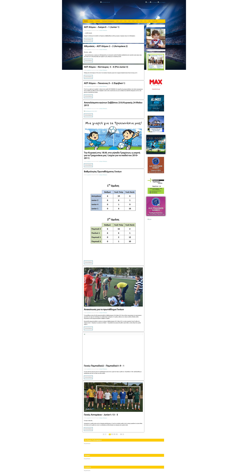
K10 (149, 21)
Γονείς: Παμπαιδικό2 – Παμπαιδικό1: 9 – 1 (104, 366)
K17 (121, 21)
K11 (145, 21)
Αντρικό (91, 21)
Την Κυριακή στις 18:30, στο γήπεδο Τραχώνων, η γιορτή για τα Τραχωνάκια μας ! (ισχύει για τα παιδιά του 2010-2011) (112, 155)
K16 (125, 21)
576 (116, 434)
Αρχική (85, 21)
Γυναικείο (98, 21)
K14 (133, 21)
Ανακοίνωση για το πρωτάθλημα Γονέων (104, 309)
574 (112, 434)
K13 (137, 21)
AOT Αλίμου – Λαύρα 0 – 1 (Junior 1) (101, 27)
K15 (129, 21)
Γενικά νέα (155, 21)
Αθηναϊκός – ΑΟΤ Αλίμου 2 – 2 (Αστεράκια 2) (106, 46)
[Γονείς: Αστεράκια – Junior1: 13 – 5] (113, 397)
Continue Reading (88, 39)
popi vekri (89, 30)
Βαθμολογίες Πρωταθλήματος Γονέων (103, 171)
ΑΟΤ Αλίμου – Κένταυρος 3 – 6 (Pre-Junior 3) (106, 67)
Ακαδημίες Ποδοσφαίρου (108, 21)
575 (114, 434)
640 (121, 434)
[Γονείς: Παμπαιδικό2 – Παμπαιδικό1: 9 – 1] (113, 348)
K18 (117, 21)
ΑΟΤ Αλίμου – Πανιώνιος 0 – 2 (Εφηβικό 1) (104, 83)
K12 (141, 21)
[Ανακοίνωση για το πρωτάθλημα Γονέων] (113, 287)
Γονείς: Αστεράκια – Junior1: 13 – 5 (101, 415)
